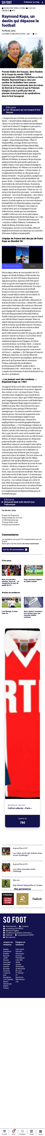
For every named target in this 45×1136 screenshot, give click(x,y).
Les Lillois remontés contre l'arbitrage (17, 862)
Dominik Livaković (6, 972)
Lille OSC (19, 960)
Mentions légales (12, 931)
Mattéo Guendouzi (7, 950)
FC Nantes (20, 973)
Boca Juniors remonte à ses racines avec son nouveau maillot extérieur (33, 601)
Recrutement (10, 937)
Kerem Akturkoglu (7, 983)
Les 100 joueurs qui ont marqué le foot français (23, 111)
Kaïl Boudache (7, 976)
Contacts (25, 926)
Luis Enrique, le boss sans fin (10, 599)
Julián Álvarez (6, 959)
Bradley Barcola (6, 955)
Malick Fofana (6, 987)
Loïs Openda (8, 979)
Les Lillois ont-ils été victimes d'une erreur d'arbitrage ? (19, 847)
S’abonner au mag (31, 2)
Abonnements (11, 926)
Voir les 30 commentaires (13, 549)
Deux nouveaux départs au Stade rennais (33, 567)
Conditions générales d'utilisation (19, 933)
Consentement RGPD (26, 935)
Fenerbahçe (20, 958)
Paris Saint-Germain (20, 950)
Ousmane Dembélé (6, 963)
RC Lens (19, 971)
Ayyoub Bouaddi (6, 967)
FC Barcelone (19, 976)
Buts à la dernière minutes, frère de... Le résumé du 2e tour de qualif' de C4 (10, 569)
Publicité (9, 935)
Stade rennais (18, 963)
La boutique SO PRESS (14, 929)
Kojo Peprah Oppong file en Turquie (16, 878)
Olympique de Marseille (20, 967)
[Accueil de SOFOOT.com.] (7, 2)
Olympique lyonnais (20, 955)
